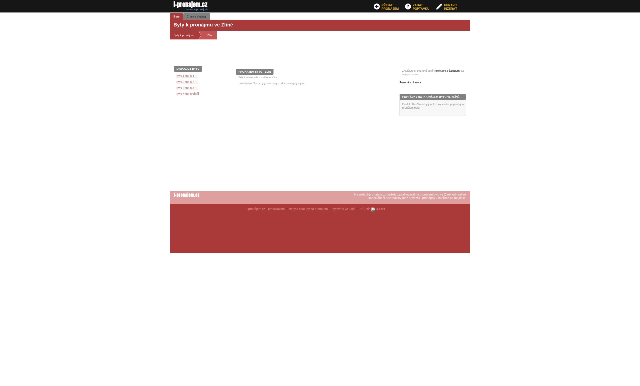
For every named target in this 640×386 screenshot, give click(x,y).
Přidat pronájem (390, 6)
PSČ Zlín (364, 209)
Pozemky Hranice (410, 82)
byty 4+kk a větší (187, 94)
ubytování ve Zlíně (343, 209)
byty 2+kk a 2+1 (187, 82)
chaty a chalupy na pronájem (308, 209)
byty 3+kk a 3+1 (187, 88)
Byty (177, 16)
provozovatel (277, 209)
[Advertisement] (327, 54)
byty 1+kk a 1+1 (187, 76)
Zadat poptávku (421, 6)
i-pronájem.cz (255, 209)
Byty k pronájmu (184, 35)
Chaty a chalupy (196, 16)
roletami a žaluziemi (448, 70)
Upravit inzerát (450, 6)
